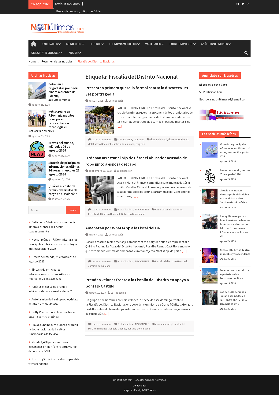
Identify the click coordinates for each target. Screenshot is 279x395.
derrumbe (174, 139)
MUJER (73, 53)
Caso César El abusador (168, 209)
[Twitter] (242, 3)
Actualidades (125, 209)
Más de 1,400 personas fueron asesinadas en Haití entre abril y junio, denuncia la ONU (52, 346)
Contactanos (139, 385)
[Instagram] (248, 3)
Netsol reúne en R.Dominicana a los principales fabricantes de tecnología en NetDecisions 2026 (51, 121)
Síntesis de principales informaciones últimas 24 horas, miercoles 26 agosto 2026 (64, 168)
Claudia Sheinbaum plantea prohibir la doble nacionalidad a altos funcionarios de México (53, 329)
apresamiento (163, 324)
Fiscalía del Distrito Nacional (104, 214)
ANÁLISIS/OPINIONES (214, 44)
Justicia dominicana (123, 144)
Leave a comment (101, 139)
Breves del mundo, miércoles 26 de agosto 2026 (61, 147)
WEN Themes (148, 390)
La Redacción (116, 100)
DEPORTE (95, 44)
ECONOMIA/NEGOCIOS (123, 44)
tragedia (140, 144)
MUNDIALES (73, 44)
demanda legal (158, 139)
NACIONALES (50, 44)
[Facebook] (237, 3)
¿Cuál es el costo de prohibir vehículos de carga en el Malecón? (62, 190)
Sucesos (139, 139)
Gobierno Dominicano (133, 214)
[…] (119, 126)
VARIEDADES (153, 44)
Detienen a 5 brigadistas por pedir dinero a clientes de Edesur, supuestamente (63, 92)
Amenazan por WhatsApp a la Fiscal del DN (123, 228)
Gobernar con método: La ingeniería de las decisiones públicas (234, 274)
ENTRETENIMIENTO (180, 44)
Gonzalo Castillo (117, 328)
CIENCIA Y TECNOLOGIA (45, 53)
